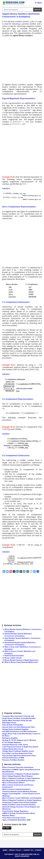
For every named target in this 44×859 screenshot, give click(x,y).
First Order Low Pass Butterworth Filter (17, 753)
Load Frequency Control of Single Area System (20, 747)
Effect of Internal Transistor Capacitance (17, 767)
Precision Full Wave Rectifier (13, 760)
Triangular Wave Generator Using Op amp (18, 716)
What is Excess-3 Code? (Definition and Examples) (21, 798)
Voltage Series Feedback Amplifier (15, 729)
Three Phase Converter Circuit (13, 818)
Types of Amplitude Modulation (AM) (16, 820)
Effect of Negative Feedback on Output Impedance (21, 800)
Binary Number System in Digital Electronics (21, 660)
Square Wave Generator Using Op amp (17, 720)
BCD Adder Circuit (9, 723)
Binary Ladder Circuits (13, 658)
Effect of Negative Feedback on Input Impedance (21, 778)
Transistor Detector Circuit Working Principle (19, 791)
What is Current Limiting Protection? (16, 789)
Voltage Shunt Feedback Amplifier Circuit (18, 751)
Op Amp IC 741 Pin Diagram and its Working (19, 740)
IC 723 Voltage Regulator (11, 742)
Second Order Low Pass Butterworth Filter (18, 727)
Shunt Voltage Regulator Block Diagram (17, 776)
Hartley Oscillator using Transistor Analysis (19, 804)
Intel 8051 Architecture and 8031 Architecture (19, 731)
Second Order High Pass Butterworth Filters (19, 755)
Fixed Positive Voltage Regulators (15, 811)
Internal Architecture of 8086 (13, 758)
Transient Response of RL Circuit (15, 744)
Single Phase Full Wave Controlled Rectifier (19, 718)
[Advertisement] (22, 61)
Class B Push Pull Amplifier (12, 725)
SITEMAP (38, 850)
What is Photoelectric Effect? (13, 783)
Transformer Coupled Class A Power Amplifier (19, 802)
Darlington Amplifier (10, 738)
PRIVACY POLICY (15, 850)
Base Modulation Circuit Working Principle (18, 780)
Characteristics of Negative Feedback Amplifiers (20, 774)
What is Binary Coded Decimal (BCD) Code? (21, 662)
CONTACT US (28, 850)
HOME (5, 850)
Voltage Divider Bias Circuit (12, 749)
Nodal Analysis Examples (14, 655)
